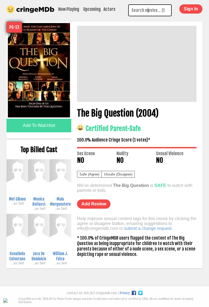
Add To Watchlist (39, 125)
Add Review (93, 204)
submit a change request (147, 228)
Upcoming (92, 9)
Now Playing (68, 9)
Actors (109, 9)
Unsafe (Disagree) (118, 174)
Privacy (125, 293)
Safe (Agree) (89, 174)
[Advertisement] (136, 64)
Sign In (191, 9)
